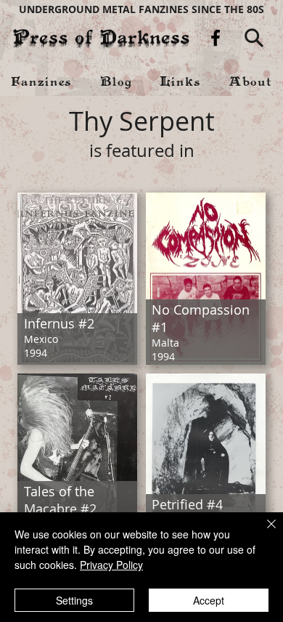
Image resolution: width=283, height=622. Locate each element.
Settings (74, 600)
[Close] (262, 532)
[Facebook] (215, 38)
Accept (208, 600)
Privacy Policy (111, 564)
